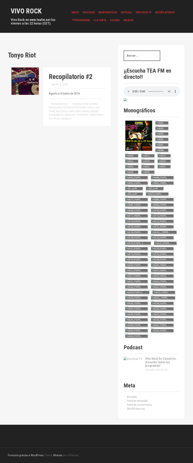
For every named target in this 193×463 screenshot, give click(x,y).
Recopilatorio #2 (71, 77)
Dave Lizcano (90, 103)
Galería (115, 20)
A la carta (99, 20)
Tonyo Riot (82, 114)
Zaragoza (66, 118)
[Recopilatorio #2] (25, 80)
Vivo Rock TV (143, 12)
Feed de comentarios (139, 404)
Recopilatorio (56, 114)
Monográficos (108, 12)
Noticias (126, 12)
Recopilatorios (165, 12)
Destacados (55, 107)
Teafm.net (70, 114)
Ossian (85, 111)
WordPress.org (136, 408)
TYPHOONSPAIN (81, 20)
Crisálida (77, 103)
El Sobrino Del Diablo (74, 107)
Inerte (90, 107)
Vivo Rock (26, 11)
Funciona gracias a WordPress (26, 455)
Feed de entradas (137, 400)
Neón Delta (75, 111)
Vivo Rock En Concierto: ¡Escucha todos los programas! (160, 362)
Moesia (57, 455)
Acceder (132, 396)
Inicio (75, 12)
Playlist (94, 111)
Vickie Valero (96, 114)
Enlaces (128, 20)
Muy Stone (61, 111)
